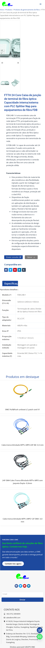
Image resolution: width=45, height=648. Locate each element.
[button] (6, 270)
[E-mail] (39, 637)
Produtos (8, 10)
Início (2, 10)
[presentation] (2, 63)
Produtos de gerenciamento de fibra (27, 10)
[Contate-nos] (39, 630)
